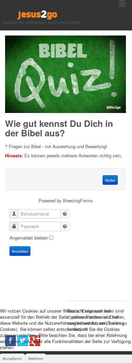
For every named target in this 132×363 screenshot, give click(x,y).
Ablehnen (35, 358)
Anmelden (20, 251)
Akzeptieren (12, 358)
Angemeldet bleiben (28, 237)
